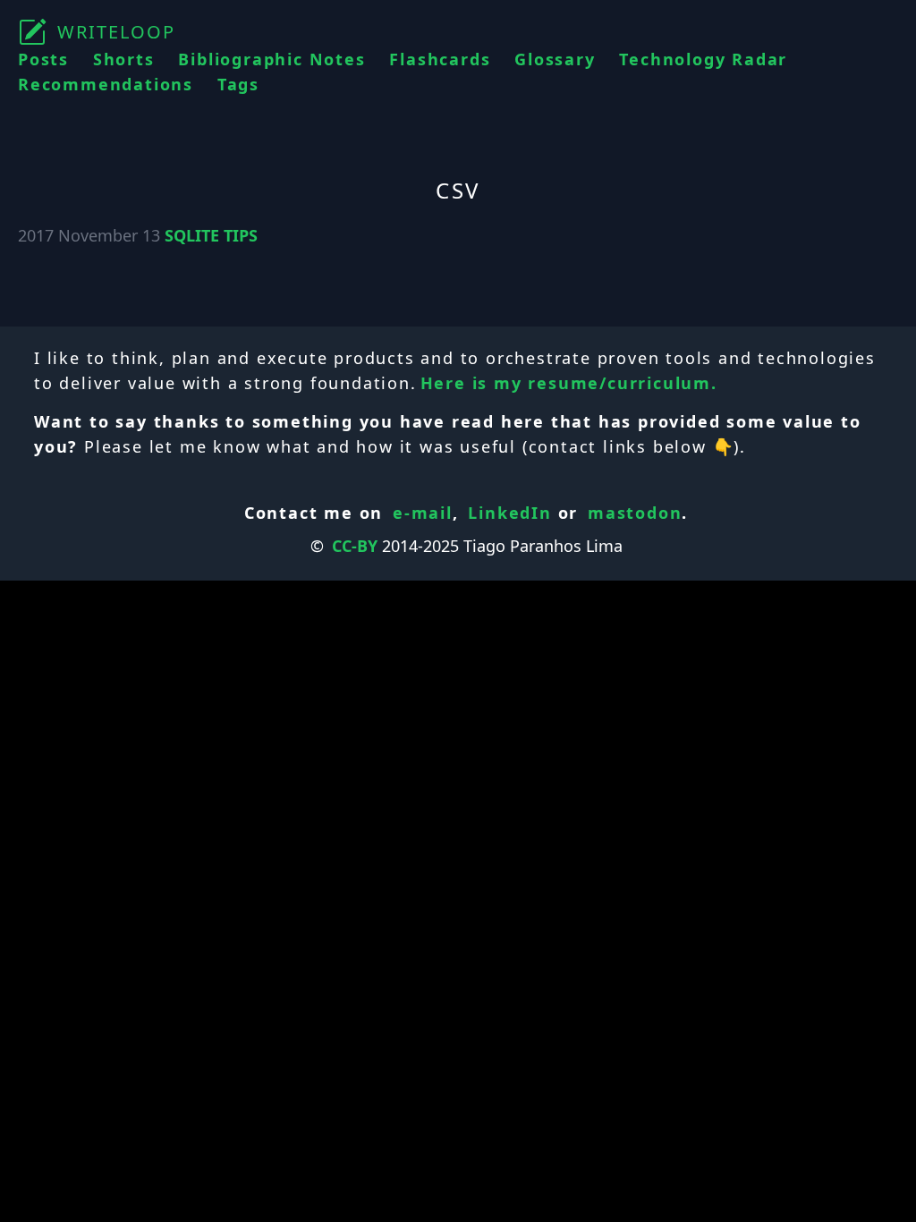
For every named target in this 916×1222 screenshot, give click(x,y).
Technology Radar (703, 59)
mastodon (635, 512)
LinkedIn (509, 512)
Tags (238, 84)
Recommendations (105, 84)
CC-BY (354, 545)
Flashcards (439, 59)
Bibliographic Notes (271, 59)
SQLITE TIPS (211, 235)
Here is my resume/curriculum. (568, 383)
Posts (43, 59)
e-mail (423, 512)
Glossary (554, 59)
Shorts (124, 59)
